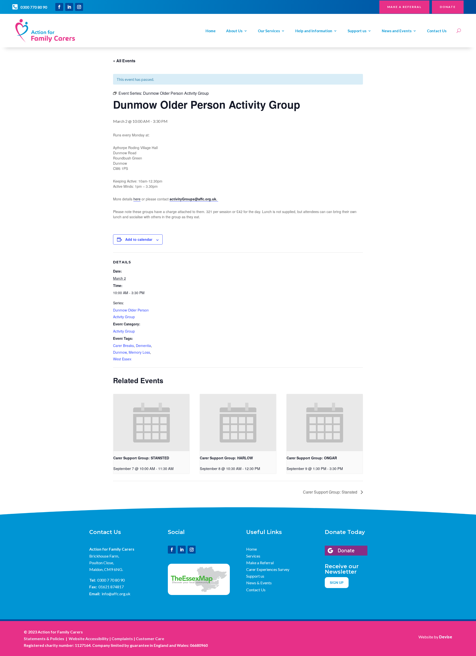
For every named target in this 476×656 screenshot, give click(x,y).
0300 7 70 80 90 (111, 580)
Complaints (122, 638)
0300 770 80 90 (33, 7)
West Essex (122, 358)
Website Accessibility (89, 638)
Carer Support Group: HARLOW (226, 457)
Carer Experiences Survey (267, 569)
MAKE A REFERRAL (404, 7)
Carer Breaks (123, 345)
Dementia (143, 345)
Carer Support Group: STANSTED (141, 457)
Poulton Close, (101, 562)
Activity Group (124, 331)
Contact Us (436, 31)
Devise (445, 636)
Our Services (269, 31)
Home (211, 31)
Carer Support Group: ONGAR (312, 457)
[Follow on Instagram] (79, 7)
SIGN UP (337, 582)
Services (253, 556)
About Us (234, 31)
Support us (357, 31)
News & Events (259, 582)
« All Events (124, 60)
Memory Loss (139, 352)
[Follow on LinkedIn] (69, 7)
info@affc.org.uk (116, 593)
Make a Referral (260, 562)
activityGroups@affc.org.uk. (194, 198)
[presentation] (151, 422)
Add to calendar (138, 239)
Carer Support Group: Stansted (330, 492)
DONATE (448, 7)
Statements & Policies (44, 638)
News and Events (397, 31)
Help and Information (313, 31)
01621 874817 (111, 586)
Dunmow (120, 352)
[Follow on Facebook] (59, 7)
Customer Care (150, 638)
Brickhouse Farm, (104, 556)
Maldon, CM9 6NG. (106, 569)
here (137, 198)
